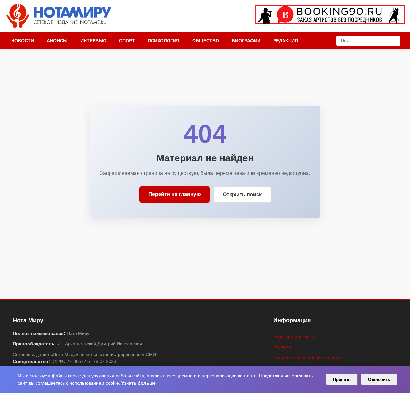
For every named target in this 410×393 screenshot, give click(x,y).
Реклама (282, 346)
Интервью (93, 40)
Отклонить (379, 379)
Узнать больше (138, 383)
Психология (163, 40)
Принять (342, 379)
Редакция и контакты (295, 336)
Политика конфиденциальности (306, 357)
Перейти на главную (174, 194)
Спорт (127, 40)
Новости (22, 40)
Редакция (285, 40)
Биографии (246, 40)
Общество (205, 40)
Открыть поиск (242, 194)
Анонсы (57, 40)
